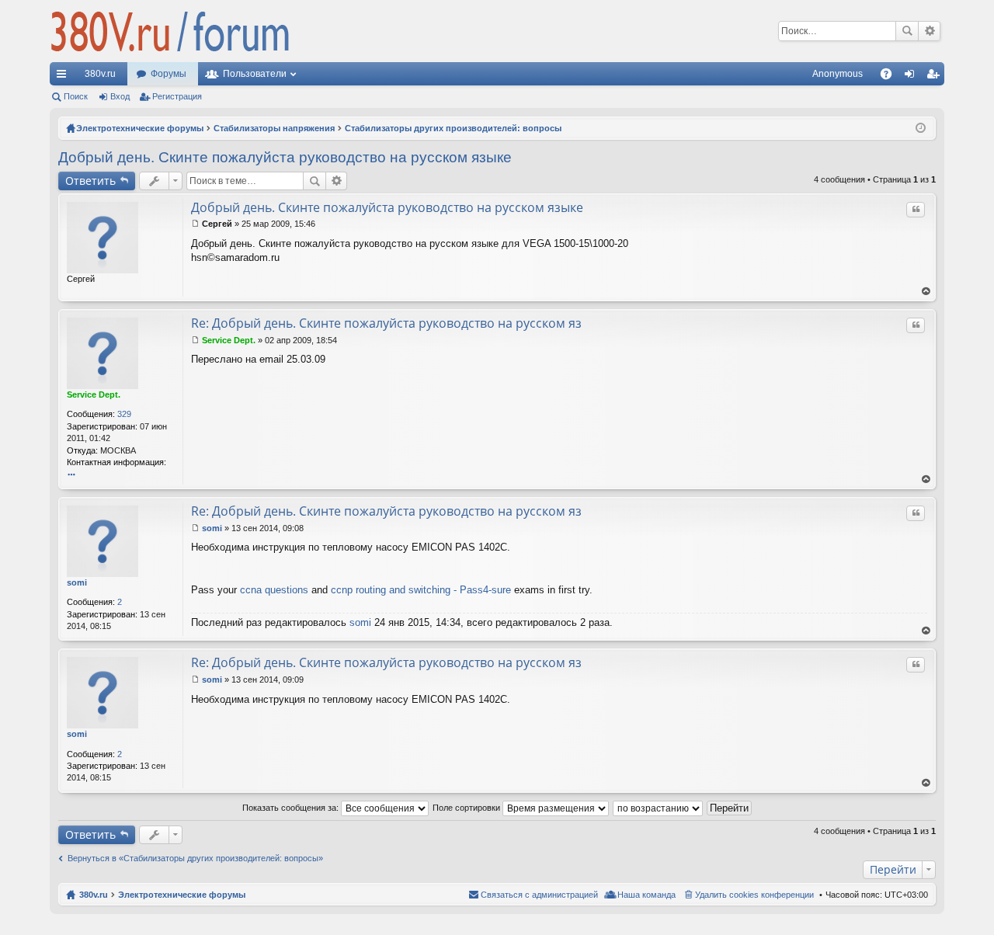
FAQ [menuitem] (891, 76)
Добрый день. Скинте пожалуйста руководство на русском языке (285, 157)
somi (77, 582)
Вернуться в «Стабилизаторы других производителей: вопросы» (195, 858)
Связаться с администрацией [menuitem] (539, 894)
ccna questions (274, 590)
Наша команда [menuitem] (646, 894)
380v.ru (100, 73)
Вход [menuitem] (913, 76)
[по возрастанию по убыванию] (658, 807)
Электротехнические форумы (181, 894)
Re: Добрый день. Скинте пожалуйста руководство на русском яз (386, 323)
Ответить (90, 180)
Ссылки (64, 76)
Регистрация (177, 96)
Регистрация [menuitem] (935, 76)
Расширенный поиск (929, 31)
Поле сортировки (467, 807)
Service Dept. (93, 394)
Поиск (907, 31)
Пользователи (255, 73)
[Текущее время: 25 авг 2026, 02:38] (921, 128)
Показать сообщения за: (291, 807)
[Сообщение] (195, 223)
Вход (120, 96)
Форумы (168, 73)
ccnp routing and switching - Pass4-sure (421, 590)
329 (124, 414)
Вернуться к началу (926, 292)
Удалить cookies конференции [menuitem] (754, 894)
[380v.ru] (170, 31)
